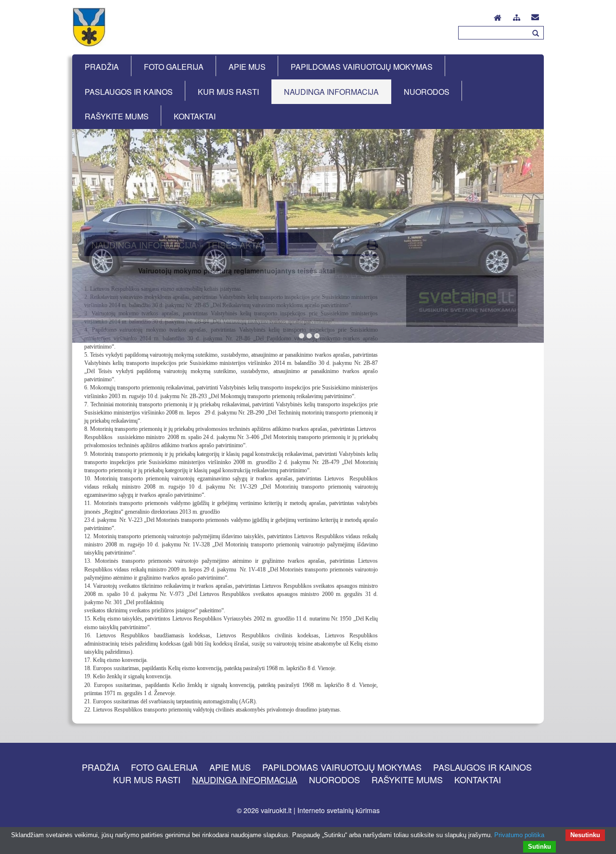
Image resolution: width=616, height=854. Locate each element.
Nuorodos (334, 779)
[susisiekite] (535, 15)
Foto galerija (164, 767)
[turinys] (516, 16)
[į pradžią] (497, 15)
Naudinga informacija (244, 779)
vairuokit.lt (276, 810)
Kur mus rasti (146, 779)
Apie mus (230, 767)
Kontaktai (477, 779)
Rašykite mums (407, 779)
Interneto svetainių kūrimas (338, 810)
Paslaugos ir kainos (482, 767)
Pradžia (100, 767)
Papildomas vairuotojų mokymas (342, 767)
